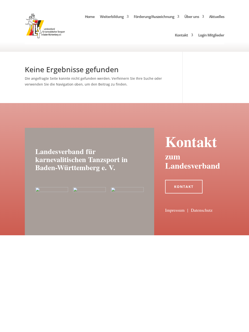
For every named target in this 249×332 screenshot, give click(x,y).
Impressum (175, 210)
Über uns (191, 16)
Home (90, 16)
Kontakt (181, 35)
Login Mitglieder (211, 35)
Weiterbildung (112, 16)
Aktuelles (216, 16)
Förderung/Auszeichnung (154, 16)
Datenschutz (202, 210)
